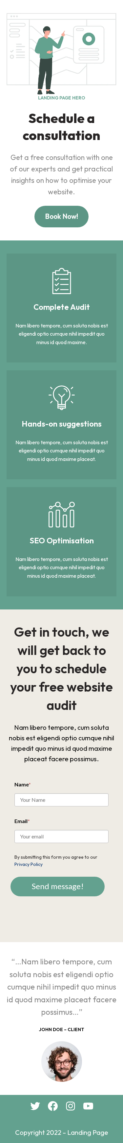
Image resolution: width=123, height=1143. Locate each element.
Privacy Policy (28, 864)
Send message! (58, 886)
